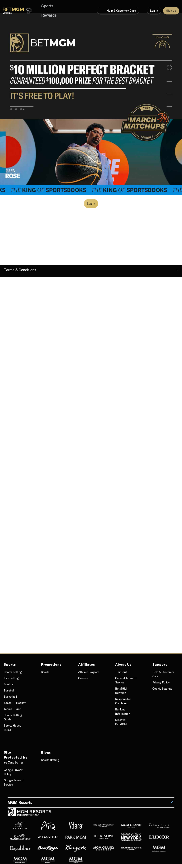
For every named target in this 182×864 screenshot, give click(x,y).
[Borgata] (77, 848)
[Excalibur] (21, 848)
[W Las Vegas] (49, 837)
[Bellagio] (21, 825)
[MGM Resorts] (29, 813)
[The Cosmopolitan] (105, 825)
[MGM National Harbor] (160, 848)
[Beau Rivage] (49, 848)
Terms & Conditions (20, 270)
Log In (91, 203)
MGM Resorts (20, 802)
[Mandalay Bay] (21, 837)
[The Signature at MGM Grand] (160, 825)
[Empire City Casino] (132, 848)
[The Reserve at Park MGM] (105, 837)
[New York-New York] (132, 837)
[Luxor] (160, 837)
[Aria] (49, 825)
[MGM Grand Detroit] (105, 848)
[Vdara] (77, 825)
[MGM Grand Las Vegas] (132, 825)
